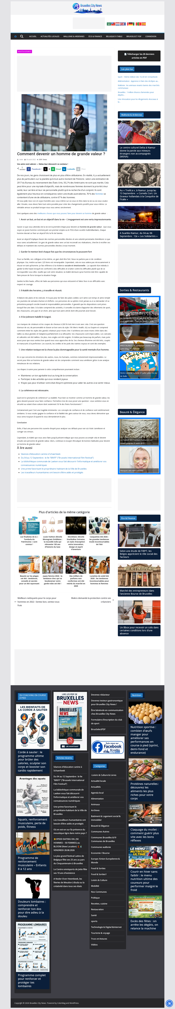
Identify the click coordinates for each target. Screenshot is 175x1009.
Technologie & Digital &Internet (106, 927)
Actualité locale (98, 781)
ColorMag (61, 1003)
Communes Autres (100, 831)
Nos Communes (99, 891)
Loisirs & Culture (99, 880)
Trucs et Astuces (99, 938)
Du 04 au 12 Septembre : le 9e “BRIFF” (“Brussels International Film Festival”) (57, 457)
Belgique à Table (114, 36)
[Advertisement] (89, 23)
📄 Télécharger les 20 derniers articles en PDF (139, 56)
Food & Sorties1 (99, 874)
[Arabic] (109, 23)
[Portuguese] (139, 23)
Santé (94, 915)
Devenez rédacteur (100, 694)
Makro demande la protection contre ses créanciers (91, 600)
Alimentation (97, 798)
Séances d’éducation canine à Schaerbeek (40, 454)
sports (94, 921)
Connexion (150, 36)
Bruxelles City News (38, 1003)
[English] (122, 23)
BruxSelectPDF (98, 729)
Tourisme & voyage (100, 933)
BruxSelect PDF (133, 36)
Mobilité (95, 886)
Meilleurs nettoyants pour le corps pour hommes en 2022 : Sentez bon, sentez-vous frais (38, 602)
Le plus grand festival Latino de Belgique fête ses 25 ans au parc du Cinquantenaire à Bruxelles (69, 860)
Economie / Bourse (100, 853)
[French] (126, 23)
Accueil (33, 36)
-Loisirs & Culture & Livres (103, 775)
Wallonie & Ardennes (73, 36)
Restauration (97, 909)
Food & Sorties (98, 868)
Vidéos (94, 944)
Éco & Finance (95, 36)
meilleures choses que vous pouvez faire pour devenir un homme (64, 213)
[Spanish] (144, 23)
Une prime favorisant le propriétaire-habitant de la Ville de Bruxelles (54, 468)
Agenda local (97, 792)
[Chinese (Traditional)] (113, 23)
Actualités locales (50, 36)
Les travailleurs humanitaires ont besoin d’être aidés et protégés (52, 472)
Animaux (95, 804)
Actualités (96, 786)
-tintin (21, 159)
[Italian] (135, 23)
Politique (95, 897)
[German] (131, 23)
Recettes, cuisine (99, 903)
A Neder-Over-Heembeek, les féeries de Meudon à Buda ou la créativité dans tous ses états (69, 882)
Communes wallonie (101, 847)
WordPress (74, 1003)
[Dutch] (118, 23)
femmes (99, 193)
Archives (95, 810)
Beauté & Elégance (24, 51)
